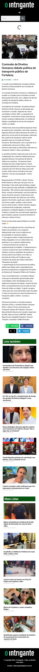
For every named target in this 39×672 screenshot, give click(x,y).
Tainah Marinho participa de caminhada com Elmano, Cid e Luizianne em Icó (19, 459)
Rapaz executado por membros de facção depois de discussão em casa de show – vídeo (19, 524)
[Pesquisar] (22, 18)
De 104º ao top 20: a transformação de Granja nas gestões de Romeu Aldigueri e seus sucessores (19, 398)
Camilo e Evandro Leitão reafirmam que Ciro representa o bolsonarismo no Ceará (19, 487)
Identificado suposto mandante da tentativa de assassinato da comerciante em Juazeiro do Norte (19, 637)
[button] (19, 12)
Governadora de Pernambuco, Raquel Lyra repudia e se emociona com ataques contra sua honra (18, 367)
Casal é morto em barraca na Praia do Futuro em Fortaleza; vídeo (17, 581)
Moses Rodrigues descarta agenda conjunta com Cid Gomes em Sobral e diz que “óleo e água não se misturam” (19, 429)
